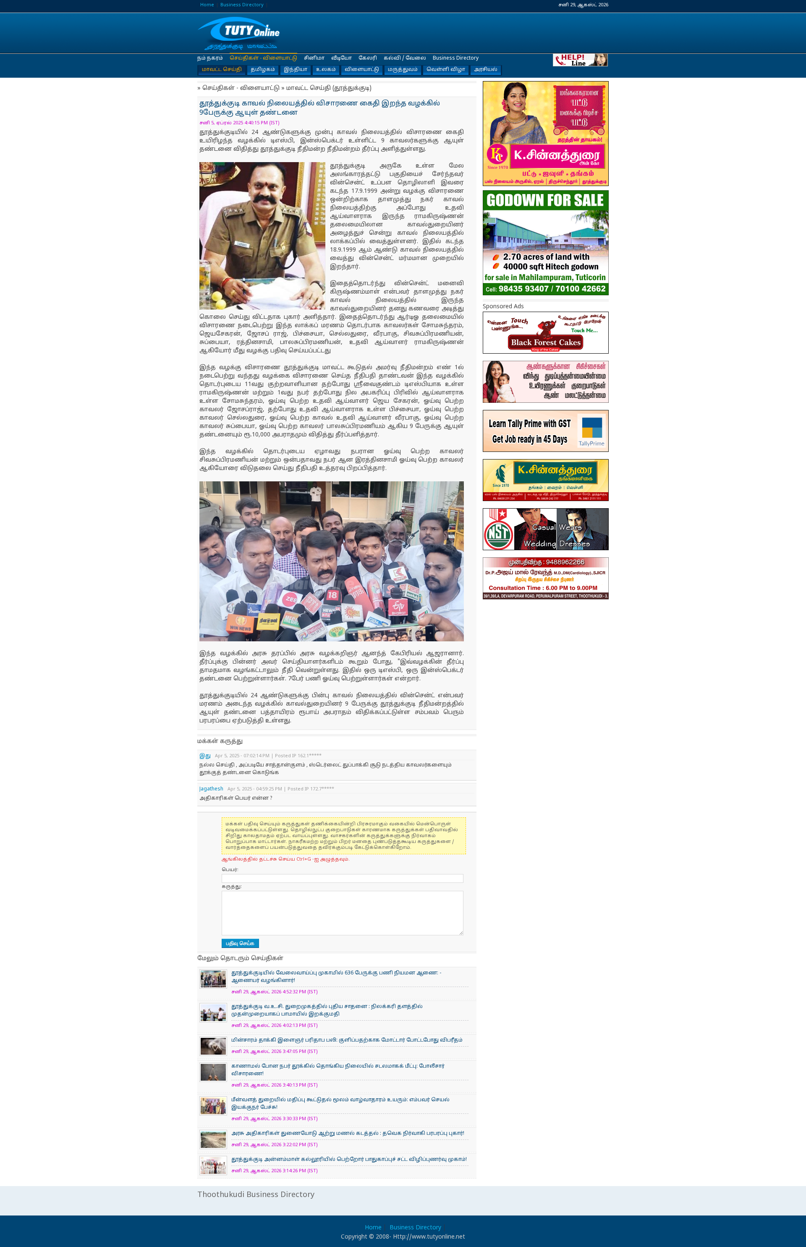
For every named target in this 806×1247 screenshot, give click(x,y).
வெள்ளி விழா (446, 70)
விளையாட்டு (362, 70)
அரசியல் (485, 70)
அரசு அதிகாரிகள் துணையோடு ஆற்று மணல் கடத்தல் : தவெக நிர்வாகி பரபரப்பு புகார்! (347, 1134)
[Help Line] (580, 59)
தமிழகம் (263, 70)
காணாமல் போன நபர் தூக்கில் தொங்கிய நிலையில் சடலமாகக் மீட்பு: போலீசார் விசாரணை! (338, 1070)
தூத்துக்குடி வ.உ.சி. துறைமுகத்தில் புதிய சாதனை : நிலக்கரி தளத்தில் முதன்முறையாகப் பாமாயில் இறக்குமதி (327, 1010)
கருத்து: (232, 887)
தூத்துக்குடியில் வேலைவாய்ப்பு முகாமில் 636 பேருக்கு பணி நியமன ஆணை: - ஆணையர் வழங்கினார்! (336, 977)
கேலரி (368, 58)
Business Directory (242, 5)
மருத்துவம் (403, 70)
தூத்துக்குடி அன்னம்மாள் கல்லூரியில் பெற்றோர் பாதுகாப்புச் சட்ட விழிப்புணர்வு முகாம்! (349, 1160)
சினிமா (314, 58)
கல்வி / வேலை (405, 58)
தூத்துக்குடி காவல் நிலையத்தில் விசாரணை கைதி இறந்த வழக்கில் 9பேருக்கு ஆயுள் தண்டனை (239, 33)
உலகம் (326, 70)
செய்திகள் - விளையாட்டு (263, 58)
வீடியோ (341, 58)
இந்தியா (295, 70)
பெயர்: (230, 870)
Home (207, 5)
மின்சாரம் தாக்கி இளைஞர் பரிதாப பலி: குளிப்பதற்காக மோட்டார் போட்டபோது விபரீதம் (347, 1040)
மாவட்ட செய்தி (222, 70)
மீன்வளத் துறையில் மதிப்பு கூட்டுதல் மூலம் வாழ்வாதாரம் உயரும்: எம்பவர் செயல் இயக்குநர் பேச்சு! (340, 1103)
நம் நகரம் (210, 58)
